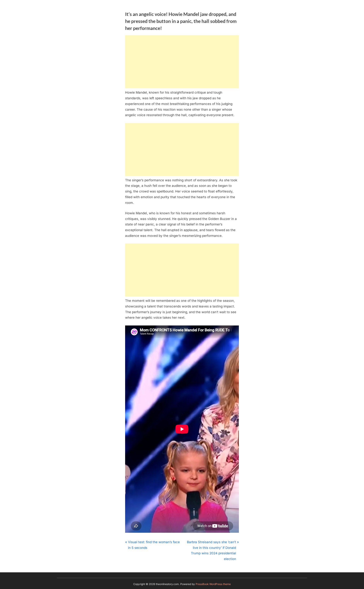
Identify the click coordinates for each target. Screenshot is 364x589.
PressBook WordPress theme (213, 584)
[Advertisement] (182, 61)
